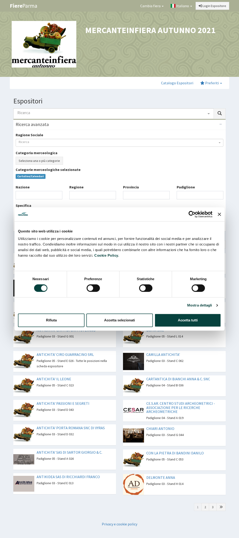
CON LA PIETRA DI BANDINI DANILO (175, 453)
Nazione (23, 187)
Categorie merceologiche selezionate (48, 169)
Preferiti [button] (212, 83)
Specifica (23, 205)
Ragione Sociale (29, 135)
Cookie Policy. (106, 255)
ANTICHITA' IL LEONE (54, 379)
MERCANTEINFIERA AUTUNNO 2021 (150, 30)
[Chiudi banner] (219, 214)
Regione (76, 187)
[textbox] (18, 195)
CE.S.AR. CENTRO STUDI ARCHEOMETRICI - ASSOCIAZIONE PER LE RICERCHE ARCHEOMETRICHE (180, 407)
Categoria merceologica (36, 152)
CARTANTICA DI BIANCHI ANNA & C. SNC (178, 379)
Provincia (131, 187)
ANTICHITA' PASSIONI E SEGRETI (63, 403)
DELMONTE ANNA (160, 477)
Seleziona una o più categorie (39, 161)
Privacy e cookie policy (119, 524)
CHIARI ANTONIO (160, 428)
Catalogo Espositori (177, 83)
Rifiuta (51, 320)
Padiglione (186, 187)
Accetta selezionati (119, 320)
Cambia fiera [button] (150, 5)
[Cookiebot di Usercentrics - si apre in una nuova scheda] (192, 214)
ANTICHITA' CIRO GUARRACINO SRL (65, 354)
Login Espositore (214, 6)
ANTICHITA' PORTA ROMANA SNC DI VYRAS (71, 428)
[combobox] (113, 113)
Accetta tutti (188, 320)
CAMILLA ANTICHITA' (163, 354)
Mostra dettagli (199, 305)
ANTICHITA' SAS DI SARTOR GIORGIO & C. (69, 452)
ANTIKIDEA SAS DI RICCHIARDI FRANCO (68, 476)
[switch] (93, 288)
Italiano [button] (183, 5)
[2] (221, 507)
